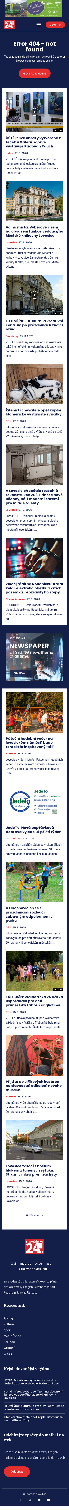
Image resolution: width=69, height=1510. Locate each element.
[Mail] (39, 1500)
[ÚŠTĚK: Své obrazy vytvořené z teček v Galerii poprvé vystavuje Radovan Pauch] (34, 112)
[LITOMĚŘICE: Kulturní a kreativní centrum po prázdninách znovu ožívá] (34, 295)
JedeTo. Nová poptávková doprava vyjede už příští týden (34, 829)
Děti (8, 421)
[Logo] (9, 24)
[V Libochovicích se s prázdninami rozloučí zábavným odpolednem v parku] (34, 882)
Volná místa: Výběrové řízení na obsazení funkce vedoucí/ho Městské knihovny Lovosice (34, 231)
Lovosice (11, 242)
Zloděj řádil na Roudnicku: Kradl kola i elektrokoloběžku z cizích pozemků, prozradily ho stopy (34, 588)
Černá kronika (15, 599)
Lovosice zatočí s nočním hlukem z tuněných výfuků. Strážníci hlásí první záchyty (31, 1170)
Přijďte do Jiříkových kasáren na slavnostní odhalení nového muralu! (34, 1085)
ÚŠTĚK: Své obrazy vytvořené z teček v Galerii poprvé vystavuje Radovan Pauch (33, 142)
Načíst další (33, 1215)
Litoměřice (13, 838)
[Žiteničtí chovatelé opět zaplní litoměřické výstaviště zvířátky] (34, 384)
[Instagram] (30, 1500)
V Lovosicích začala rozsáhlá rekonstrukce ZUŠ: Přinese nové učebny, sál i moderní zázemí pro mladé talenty (34, 497)
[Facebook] (21, 1500)
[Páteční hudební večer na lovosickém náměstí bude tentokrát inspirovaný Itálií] (34, 712)
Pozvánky (12, 336)
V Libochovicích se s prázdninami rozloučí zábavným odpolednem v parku (29, 914)
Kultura (11, 753)
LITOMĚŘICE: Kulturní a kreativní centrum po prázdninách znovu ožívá (34, 325)
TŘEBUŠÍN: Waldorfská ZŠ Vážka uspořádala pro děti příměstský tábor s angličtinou (34, 1001)
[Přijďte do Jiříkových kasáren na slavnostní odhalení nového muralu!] (34, 1055)
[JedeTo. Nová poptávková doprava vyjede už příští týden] (34, 801)
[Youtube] (48, 1500)
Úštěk (9, 153)
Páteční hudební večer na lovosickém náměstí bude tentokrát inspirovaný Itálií (30, 742)
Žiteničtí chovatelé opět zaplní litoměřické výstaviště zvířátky (34, 412)
